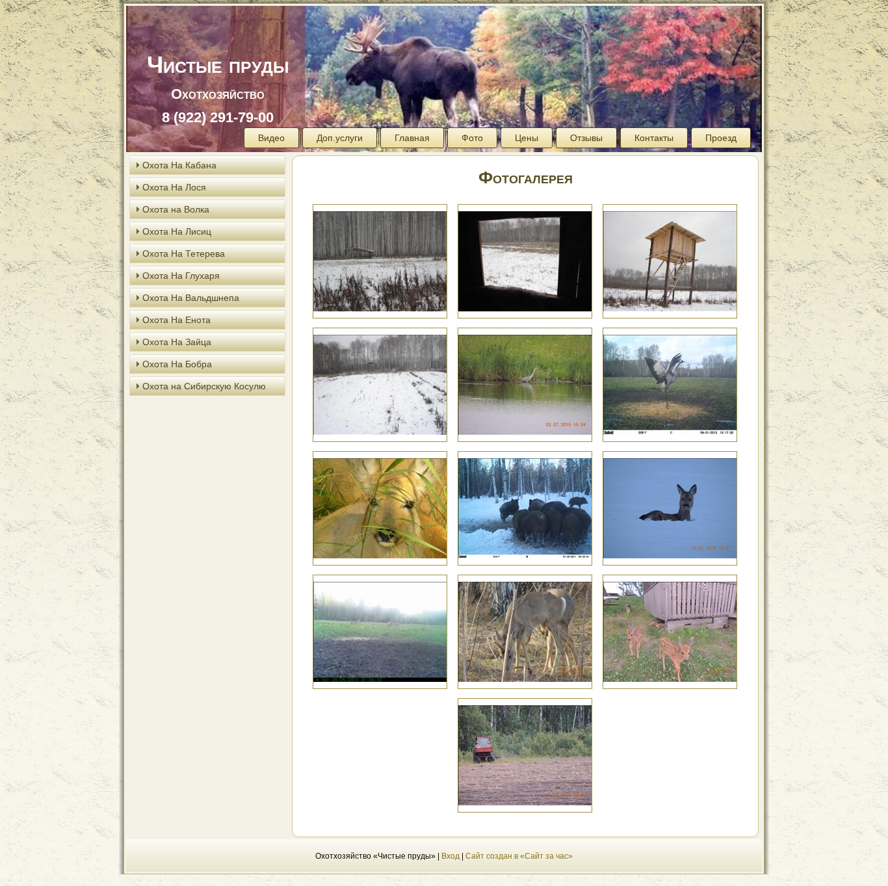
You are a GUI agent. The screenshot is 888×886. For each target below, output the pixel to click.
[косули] (525, 630)
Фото (472, 138)
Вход (450, 856)
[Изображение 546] (670, 507)
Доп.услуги (340, 138)
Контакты (653, 138)
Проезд (721, 138)
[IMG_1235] (380, 383)
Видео (271, 138)
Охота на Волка (175, 209)
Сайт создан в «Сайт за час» (519, 856)
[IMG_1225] (380, 260)
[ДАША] (380, 507)
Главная (412, 138)
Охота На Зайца (176, 342)
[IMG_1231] (525, 260)
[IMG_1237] (670, 260)
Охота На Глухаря (181, 275)
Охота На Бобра (177, 364)
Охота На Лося (174, 187)
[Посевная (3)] (525, 754)
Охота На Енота (176, 320)
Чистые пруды (218, 64)
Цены (526, 138)
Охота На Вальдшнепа (190, 298)
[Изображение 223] (525, 507)
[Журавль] (525, 383)
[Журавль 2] (670, 383)
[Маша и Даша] (670, 630)
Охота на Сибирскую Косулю (204, 386)
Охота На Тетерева (183, 253)
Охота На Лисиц (176, 231)
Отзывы (586, 138)
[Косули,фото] (380, 630)
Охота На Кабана (179, 165)
